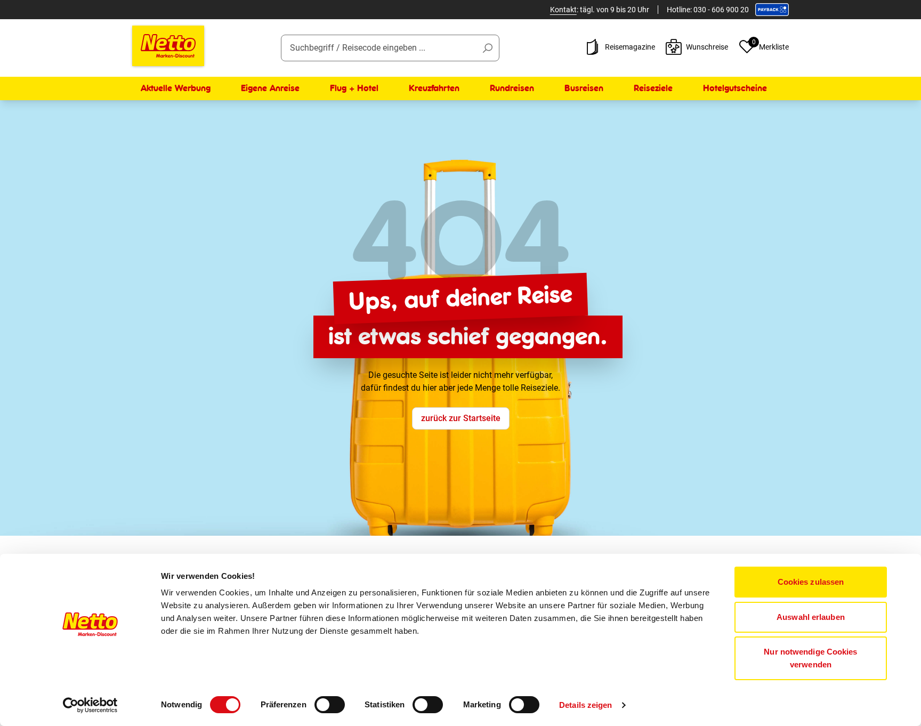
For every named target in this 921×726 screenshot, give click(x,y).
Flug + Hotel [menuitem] (354, 88)
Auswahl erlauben (811, 617)
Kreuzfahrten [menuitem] (434, 88)
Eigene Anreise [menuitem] (270, 88)
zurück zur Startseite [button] (460, 418)
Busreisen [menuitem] (583, 88)
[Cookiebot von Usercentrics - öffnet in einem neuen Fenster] (90, 705)
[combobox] (390, 48)
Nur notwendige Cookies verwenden (810, 658)
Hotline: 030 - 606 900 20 (708, 9)
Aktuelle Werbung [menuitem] (176, 88)
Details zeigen (585, 704)
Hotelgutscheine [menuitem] (735, 88)
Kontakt (563, 9)
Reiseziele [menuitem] (653, 88)
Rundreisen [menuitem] (512, 88)
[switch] (329, 704)
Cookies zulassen (811, 581)
